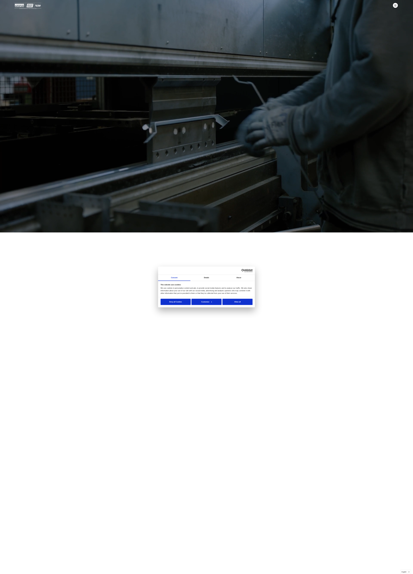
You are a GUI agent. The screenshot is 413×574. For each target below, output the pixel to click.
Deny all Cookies (175, 302)
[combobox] (405, 572)
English (404, 572)
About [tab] (238, 277)
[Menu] (395, 5)
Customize (205, 302)
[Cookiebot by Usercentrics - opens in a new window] (243, 270)
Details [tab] (206, 277)
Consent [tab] (174, 277)
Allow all (237, 302)
